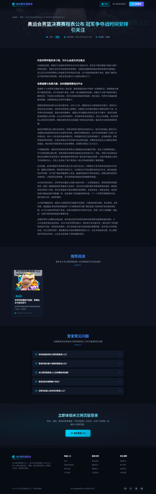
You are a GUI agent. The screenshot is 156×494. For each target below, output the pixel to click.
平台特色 (67, 473)
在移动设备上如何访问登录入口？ (52, 391)
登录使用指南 (120, 4)
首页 (106, 4)
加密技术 (123, 461)
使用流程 (95, 461)
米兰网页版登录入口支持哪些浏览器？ (54, 372)
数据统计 (95, 469)
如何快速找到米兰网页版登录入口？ (53, 354)
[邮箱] (142, 488)
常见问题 (67, 469)
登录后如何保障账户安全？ (50, 381)
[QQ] (136, 488)
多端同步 (123, 469)
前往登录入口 (79, 433)
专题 (21, 17)
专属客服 (123, 473)
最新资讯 (95, 465)
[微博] (131, 488)
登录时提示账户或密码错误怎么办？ (53, 363)
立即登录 (137, 4)
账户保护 (123, 465)
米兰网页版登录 (24, 4)
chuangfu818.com (79, 488)
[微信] (125, 488)
